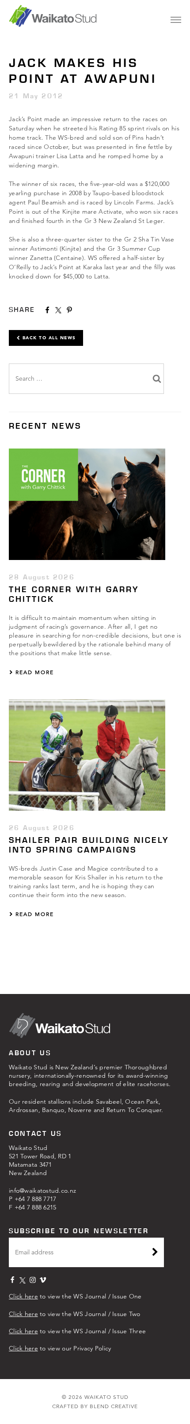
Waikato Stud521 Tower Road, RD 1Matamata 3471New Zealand (40, 1160)
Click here (23, 1296)
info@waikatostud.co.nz (42, 1190)
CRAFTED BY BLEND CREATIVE (95, 1406)
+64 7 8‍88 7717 (36, 1199)
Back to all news (48, 338)
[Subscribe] (155, 1253)
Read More (33, 672)
